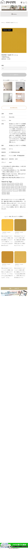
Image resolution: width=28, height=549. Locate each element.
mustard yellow (10, 184)
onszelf (17, 184)
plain (21, 184)
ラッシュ (15, 190)
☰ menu (14, 14)
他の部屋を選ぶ (14, 107)
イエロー (23, 187)
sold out (7, 187)
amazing (4, 184)
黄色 (8, 193)
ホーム (3, 22)
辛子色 (3, 193)
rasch (3, 187)
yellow (12, 187)
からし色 (18, 187)
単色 (20, 190)
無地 (24, 190)
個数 (2, 65)
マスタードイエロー (7, 190)
